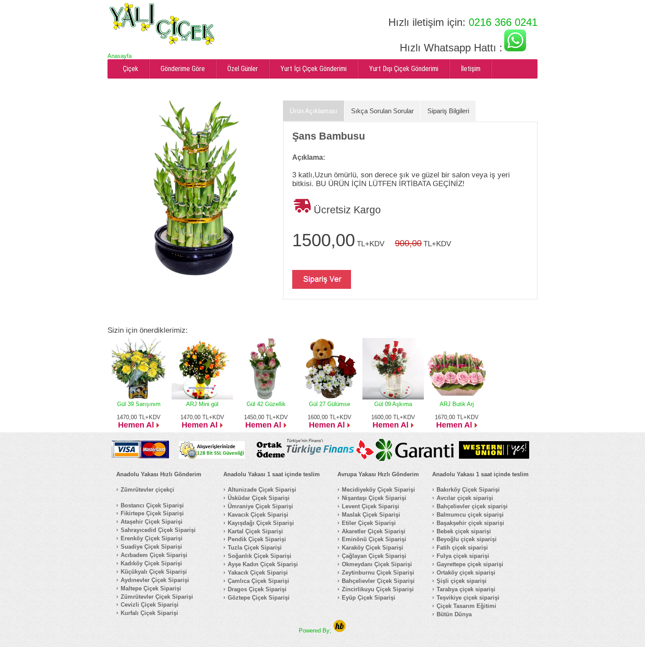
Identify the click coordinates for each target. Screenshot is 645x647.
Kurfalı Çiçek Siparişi (149, 613)
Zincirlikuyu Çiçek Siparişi (378, 589)
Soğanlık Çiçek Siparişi (259, 556)
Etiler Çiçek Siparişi (369, 523)
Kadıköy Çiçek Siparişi (151, 563)
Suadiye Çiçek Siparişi (151, 546)
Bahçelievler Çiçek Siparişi (378, 581)
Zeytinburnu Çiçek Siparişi (378, 572)
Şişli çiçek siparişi (462, 581)
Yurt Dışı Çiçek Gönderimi (403, 69)
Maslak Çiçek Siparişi (371, 514)
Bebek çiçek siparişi (464, 531)
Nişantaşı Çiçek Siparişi (374, 498)
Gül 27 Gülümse (329, 404)
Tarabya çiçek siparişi (466, 589)
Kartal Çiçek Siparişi (255, 531)
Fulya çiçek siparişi (463, 556)
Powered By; (316, 630)
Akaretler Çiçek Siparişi (373, 531)
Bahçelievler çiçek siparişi (472, 506)
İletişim (470, 69)
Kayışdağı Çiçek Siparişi (261, 523)
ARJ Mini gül (202, 404)
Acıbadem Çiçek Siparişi (154, 555)
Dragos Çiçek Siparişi (257, 589)
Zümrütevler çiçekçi (147, 489)
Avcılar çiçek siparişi (465, 498)
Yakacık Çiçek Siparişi (258, 572)
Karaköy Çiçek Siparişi (372, 547)
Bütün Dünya (454, 614)
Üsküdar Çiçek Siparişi (259, 498)
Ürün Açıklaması (313, 111)
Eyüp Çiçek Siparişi (368, 597)
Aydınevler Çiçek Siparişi (155, 580)
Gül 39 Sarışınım (139, 404)
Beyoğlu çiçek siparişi (467, 539)
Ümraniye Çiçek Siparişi (260, 506)
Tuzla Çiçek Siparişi (255, 547)
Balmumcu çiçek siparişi (470, 514)
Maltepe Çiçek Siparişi (151, 588)
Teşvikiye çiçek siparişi (468, 597)
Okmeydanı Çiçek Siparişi (377, 564)
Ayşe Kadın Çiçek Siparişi (263, 564)
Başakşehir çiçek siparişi (470, 523)
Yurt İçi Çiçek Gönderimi (313, 69)
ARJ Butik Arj (457, 404)
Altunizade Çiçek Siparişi (262, 489)
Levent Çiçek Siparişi (370, 506)
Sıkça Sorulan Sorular (382, 111)
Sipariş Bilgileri (448, 111)
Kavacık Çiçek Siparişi (258, 514)
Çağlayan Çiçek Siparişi (374, 556)
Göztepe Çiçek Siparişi (259, 597)
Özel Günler (242, 69)
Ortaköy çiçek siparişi (466, 572)
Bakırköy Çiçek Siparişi (468, 489)
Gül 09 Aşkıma (393, 404)
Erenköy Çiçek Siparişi (152, 538)
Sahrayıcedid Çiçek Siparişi (158, 530)
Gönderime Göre (183, 69)
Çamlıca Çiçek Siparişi (258, 581)
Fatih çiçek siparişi (462, 547)
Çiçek (130, 69)
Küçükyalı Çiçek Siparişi (154, 571)
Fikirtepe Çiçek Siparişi (152, 513)
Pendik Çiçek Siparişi (257, 539)
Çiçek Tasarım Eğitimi (466, 606)
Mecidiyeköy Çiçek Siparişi (378, 489)
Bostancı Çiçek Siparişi (152, 505)
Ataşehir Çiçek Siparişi (152, 521)
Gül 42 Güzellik (266, 404)
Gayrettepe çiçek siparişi (470, 564)
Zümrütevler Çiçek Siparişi (157, 596)
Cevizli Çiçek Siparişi (150, 604)
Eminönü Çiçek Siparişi (374, 539)
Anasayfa (120, 56)
